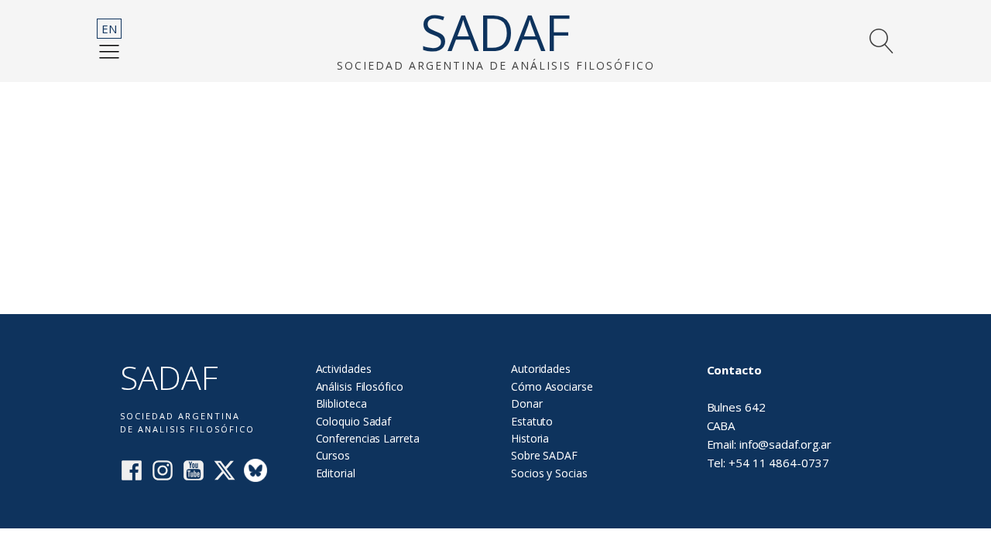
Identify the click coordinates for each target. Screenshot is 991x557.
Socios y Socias (549, 473)
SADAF (495, 32)
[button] (109, 51)
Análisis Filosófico (359, 386)
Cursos (333, 455)
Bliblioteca (341, 403)
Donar (527, 403)
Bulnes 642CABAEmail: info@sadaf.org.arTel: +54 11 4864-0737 (769, 416)
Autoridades (541, 368)
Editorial (335, 473)
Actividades (344, 368)
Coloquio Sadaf (354, 421)
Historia (530, 438)
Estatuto (532, 421)
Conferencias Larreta (368, 438)
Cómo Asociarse (552, 386)
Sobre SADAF (544, 455)
